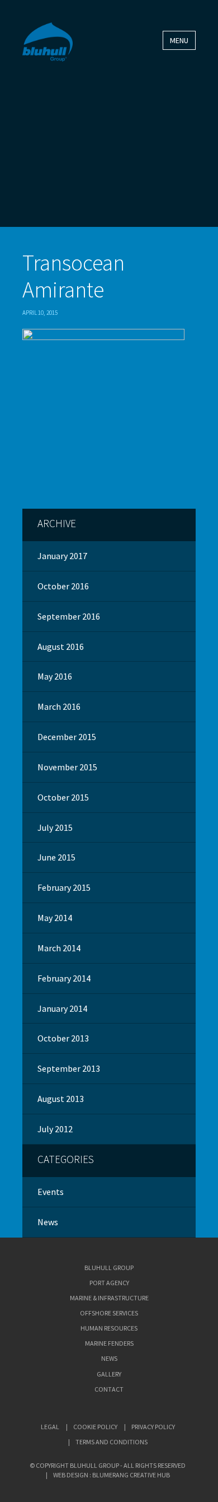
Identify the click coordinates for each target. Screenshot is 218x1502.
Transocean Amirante (73, 276)
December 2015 (66, 736)
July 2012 (55, 1128)
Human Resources (109, 1328)
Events (50, 1191)
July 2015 (55, 827)
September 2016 (68, 616)
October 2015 (63, 797)
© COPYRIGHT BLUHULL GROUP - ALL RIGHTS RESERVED (108, 1465)
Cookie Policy (95, 1426)
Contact (109, 1389)
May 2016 (54, 676)
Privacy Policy (153, 1426)
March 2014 (58, 948)
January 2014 (62, 1008)
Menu (179, 40)
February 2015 (64, 887)
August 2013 (60, 1098)
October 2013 (63, 1038)
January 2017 (62, 555)
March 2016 (58, 706)
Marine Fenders (109, 1343)
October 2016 (63, 586)
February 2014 (64, 978)
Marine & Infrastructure (109, 1298)
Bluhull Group (109, 1267)
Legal (50, 1426)
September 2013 (68, 1068)
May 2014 (54, 917)
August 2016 (60, 646)
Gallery (109, 1374)
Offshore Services (109, 1313)
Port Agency (109, 1282)
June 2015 (56, 857)
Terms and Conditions (111, 1442)
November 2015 (67, 767)
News (47, 1221)
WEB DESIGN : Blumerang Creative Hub (111, 1475)
